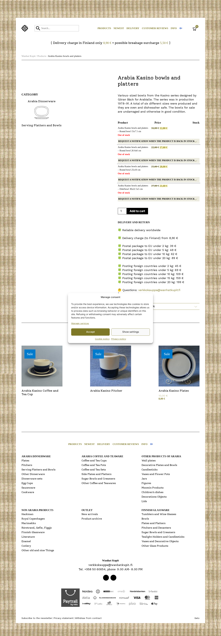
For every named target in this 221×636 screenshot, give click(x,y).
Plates (25, 460)
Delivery (133, 28)
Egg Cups (27, 483)
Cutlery (26, 545)
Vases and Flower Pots (156, 474)
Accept (90, 331)
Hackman (27, 514)
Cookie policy (102, 339)
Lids (144, 501)
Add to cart (137, 211)
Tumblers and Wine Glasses (159, 514)
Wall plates (149, 460)
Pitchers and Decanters (156, 527)
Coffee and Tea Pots (94, 465)
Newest (119, 28)
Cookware (28, 492)
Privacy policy (118, 339)
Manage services (80, 323)
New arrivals (90, 514)
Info (174, 28)
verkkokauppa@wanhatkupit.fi (159, 290)
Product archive (92, 518)
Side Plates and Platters (96, 474)
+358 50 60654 (94, 569)
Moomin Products (153, 487)
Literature (28, 536)
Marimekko (29, 523)
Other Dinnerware (33, 474)
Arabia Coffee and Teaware (102, 456)
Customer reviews (155, 28)
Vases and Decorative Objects (160, 541)
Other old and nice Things (38, 550)
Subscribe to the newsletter (37, 618)
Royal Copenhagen (33, 518)
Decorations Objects (154, 496)
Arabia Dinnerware (36, 456)
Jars (144, 478)
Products (104, 28)
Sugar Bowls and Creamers (98, 478)
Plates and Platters (154, 523)
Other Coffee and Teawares (99, 483)
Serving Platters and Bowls (38, 469)
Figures (146, 483)
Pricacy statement (63, 618)
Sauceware (28, 487)
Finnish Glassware (33, 532)
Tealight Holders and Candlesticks (163, 536)
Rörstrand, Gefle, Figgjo (37, 527)
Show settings (130, 331)
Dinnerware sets (32, 478)
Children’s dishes (152, 492)
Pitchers (27, 465)
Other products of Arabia (161, 456)
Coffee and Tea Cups (94, 460)
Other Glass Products (155, 545)
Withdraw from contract (88, 618)
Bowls (145, 518)
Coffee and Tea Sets (94, 469)
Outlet (87, 510)
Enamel (26, 541)
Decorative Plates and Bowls (159, 465)
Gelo (196, 618)
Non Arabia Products (37, 510)
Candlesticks (150, 469)
